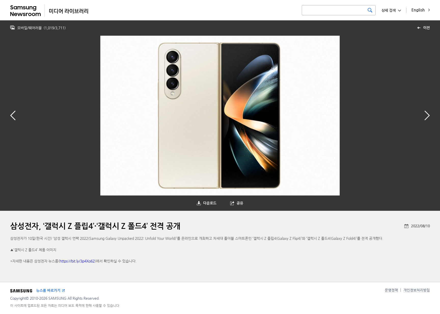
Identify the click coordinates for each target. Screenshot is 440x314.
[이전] (13, 115)
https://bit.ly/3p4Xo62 (77, 261)
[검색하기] (370, 10)
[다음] (427, 115)
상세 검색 (388, 10)
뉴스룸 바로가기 (48, 290)
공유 (240, 203)
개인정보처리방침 (416, 290)
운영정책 (391, 290)
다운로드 (209, 203)
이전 (426, 28)
